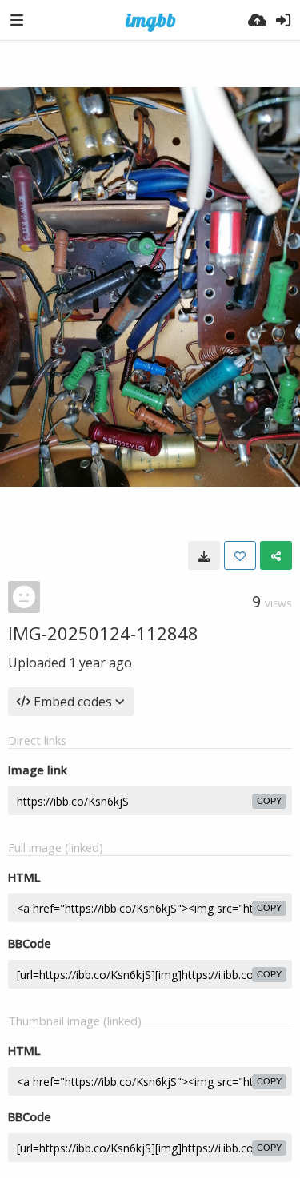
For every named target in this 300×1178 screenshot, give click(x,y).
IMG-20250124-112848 (103, 633)
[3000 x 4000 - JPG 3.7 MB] (204, 555)
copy (269, 801)
